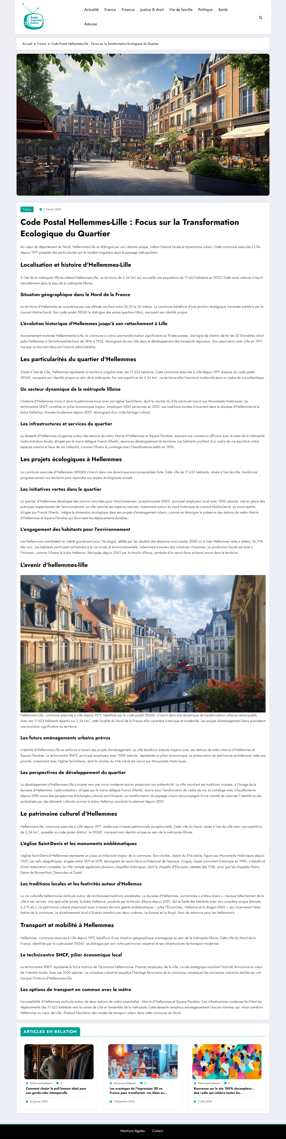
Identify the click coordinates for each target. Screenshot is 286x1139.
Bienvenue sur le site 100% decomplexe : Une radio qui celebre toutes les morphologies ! (224, 1090)
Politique (205, 9)
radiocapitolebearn (41, 1083)
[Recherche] (261, 17)
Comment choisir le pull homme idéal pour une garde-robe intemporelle (56, 1090)
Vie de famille (180, 9)
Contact (157, 1130)
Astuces (90, 24)
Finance (128, 9)
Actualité (91, 9)
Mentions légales (132, 1130)
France (110, 9)
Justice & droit (152, 9)
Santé (222, 9)
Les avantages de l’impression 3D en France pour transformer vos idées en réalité (137, 1090)
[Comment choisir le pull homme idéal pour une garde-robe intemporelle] (59, 1061)
